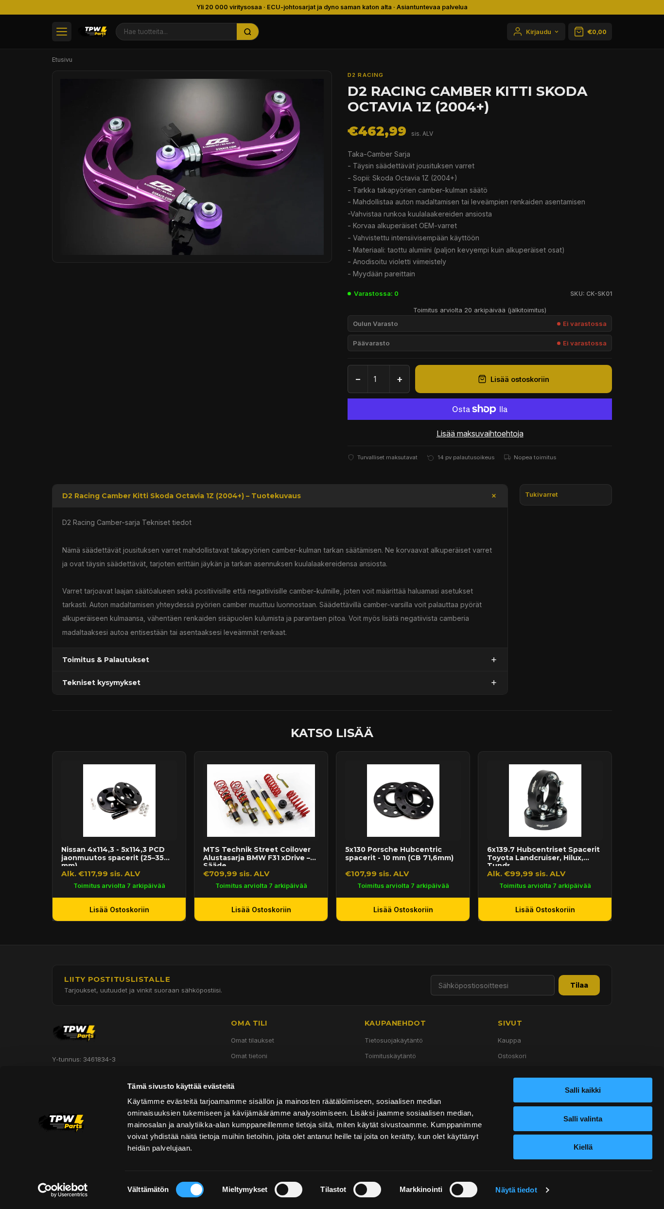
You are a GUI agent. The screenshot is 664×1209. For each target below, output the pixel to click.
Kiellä (583, 1147)
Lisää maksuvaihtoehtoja (480, 433)
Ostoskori (512, 1056)
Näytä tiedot (516, 1190)
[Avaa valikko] (61, 31)
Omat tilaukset (252, 1040)
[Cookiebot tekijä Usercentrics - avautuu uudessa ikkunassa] (62, 1190)
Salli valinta (582, 1119)
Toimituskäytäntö (390, 1056)
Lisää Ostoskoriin (119, 909)
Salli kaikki (583, 1090)
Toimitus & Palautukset (105, 659)
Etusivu (62, 59)
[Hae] (248, 31)
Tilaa (579, 985)
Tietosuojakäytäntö (394, 1040)
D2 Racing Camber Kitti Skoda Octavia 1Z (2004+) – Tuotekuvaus (181, 495)
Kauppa (509, 1040)
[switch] (288, 1189)
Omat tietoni (249, 1056)
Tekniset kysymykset (101, 682)
